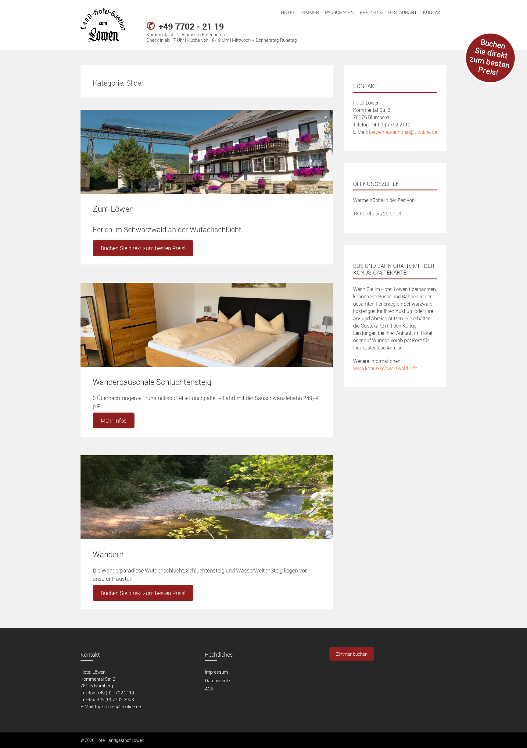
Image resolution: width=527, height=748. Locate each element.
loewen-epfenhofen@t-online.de (403, 132)
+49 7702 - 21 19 (191, 26)
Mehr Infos (114, 420)
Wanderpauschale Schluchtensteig (152, 382)
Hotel (288, 12)
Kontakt (433, 12)
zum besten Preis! (489, 57)
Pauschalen (339, 12)
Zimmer (310, 12)
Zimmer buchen (351, 654)
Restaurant (402, 12)
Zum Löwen (113, 209)
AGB (209, 689)
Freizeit (369, 12)
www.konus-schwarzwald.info (385, 368)
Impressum (216, 672)
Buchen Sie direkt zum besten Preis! (143, 248)
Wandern (108, 554)
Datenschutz (217, 680)
